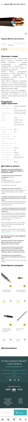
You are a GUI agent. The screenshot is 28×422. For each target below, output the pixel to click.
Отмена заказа (7, 403)
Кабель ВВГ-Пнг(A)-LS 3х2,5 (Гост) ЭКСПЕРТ (20, 291)
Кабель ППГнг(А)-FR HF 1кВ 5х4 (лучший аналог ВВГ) (6, 330)
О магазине (7, 399)
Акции (20, 399)
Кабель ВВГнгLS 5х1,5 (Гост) (14, 4)
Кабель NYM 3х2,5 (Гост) (20, 329)
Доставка (8, 401)
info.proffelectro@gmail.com (14, 367)
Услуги (8, 404)
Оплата (20, 401)
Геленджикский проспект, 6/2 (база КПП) (14, 374)
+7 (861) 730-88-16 (14, 364)
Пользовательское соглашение (14, 408)
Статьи (21, 403)
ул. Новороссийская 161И (19, 371)
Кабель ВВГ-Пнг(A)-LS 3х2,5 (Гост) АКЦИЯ (6, 291)
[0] (13, 419)
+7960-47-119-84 (5, 232)
